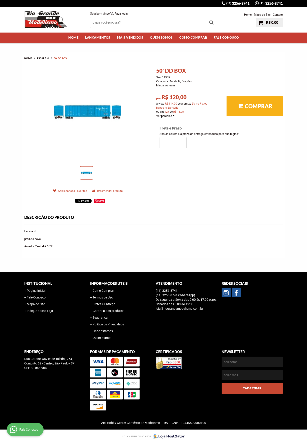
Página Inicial (36, 290)
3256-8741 (237, 3)
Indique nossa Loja (40, 311)
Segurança (100, 317)
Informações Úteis (109, 283)
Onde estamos (103, 331)
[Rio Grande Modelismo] (236, 292)
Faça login (121, 13)
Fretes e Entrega (104, 304)
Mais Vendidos (130, 37)
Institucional (38, 283)
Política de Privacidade (108, 324)
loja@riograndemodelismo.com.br (179, 308)
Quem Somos (161, 37)
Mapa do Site (262, 15)
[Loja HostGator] (168, 436)
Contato (278, 15)
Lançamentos (97, 37)
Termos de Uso (103, 297)
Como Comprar (193, 37)
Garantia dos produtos (108, 311)
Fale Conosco (226, 37)
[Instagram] (226, 292)
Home (248, 15)
